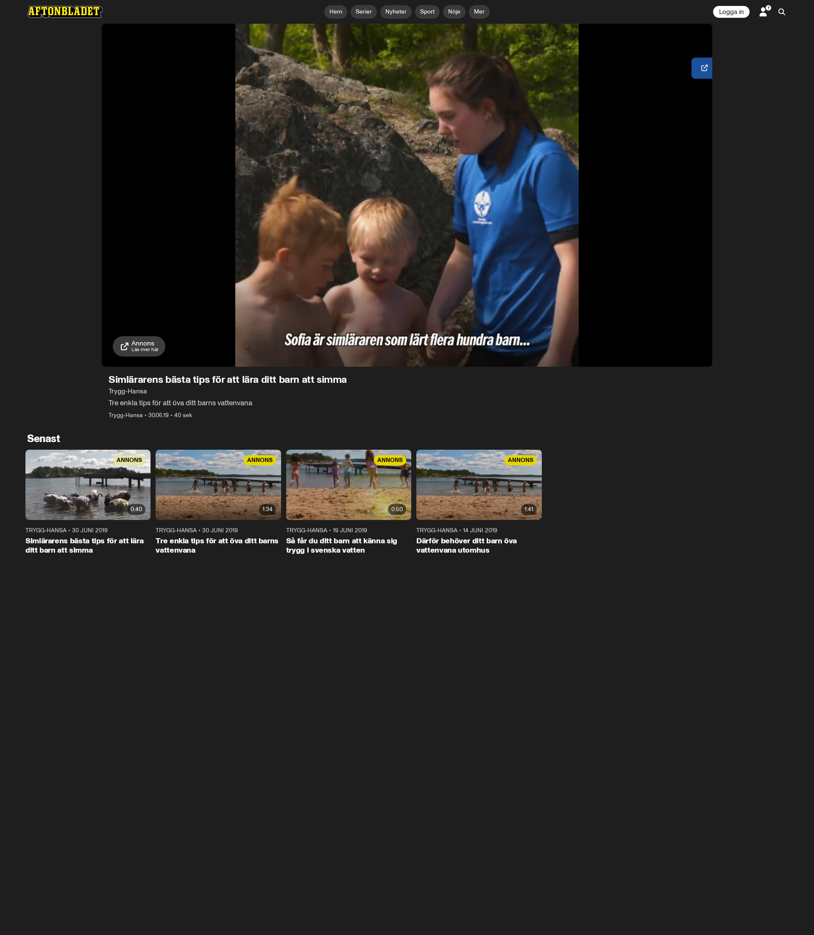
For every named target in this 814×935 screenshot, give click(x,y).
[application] (407, 195)
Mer (479, 11)
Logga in (731, 12)
